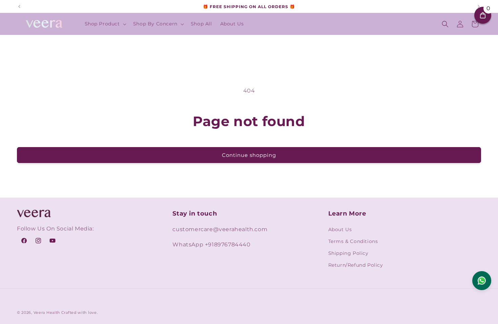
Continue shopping (249, 155)
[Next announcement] (478, 6)
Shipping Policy (348, 253)
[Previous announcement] (19, 6)
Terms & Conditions (353, 241)
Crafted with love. (79, 312)
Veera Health (47, 312)
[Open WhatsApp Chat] (481, 280)
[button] (105, 24)
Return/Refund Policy (355, 265)
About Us (340, 229)
